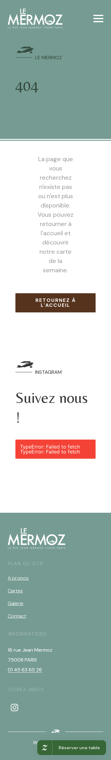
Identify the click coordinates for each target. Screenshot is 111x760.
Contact (17, 616)
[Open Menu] (98, 18)
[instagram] (14, 707)
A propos (18, 578)
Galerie (15, 603)
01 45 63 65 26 (25, 669)
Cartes (15, 590)
